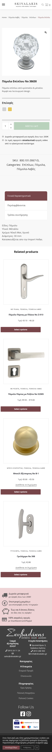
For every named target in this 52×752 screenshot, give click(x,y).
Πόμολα (25, 17)
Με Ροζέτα (14, 389)
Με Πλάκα (15, 309)
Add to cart (31, 126)
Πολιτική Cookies (26, 698)
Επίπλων (32, 17)
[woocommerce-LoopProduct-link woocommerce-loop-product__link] (26, 282)
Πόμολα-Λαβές (14, 17)
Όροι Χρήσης (26, 688)
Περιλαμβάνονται (16, 205)
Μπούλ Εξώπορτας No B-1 (26, 473)
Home (4, 17)
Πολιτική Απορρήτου (26, 693)
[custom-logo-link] (26, 4)
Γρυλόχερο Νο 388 (26, 556)
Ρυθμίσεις (27, 747)
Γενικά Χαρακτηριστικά (19, 195)
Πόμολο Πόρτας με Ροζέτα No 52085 (26, 394)
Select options (20, 329)
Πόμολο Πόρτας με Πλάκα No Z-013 (26, 314)
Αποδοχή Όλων (11, 747)
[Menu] (6, 5)
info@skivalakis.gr (39, 654)
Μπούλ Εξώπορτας (15, 468)
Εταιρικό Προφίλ (26, 670)
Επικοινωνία (26, 676)
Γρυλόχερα (14, 551)
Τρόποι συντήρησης (17, 214)
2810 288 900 (39, 651)
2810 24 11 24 (13, 650)
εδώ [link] (46, 742)
